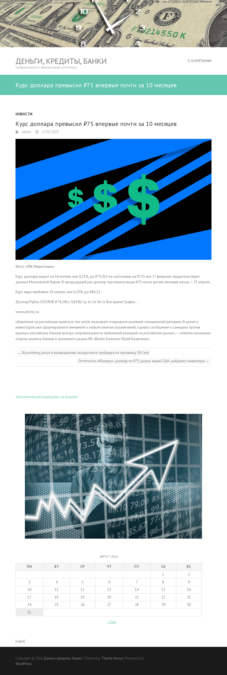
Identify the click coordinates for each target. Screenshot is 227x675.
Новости (24, 114)
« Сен (112, 622)
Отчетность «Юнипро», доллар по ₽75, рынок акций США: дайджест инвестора (143, 361)
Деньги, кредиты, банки (61, 61)
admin (26, 131)
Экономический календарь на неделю (47, 397)
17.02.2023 (50, 131)
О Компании (199, 60)
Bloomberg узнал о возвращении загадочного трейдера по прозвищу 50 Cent (83, 352)
